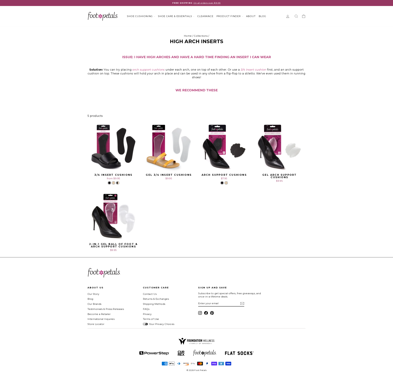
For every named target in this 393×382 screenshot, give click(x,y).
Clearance (205, 16)
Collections (201, 35)
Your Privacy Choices (161, 324)
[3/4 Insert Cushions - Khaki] (113, 182)
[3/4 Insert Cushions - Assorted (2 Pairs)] (117, 182)
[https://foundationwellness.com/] (196, 341)
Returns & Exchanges (156, 298)
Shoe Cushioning (140, 16)
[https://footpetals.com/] (205, 353)
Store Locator (96, 324)
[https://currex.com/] (181, 353)
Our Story (93, 294)
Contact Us (150, 294)
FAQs (146, 309)
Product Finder (228, 16)
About (251, 16)
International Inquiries (101, 319)
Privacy (147, 314)
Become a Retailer (99, 314)
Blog (262, 16)
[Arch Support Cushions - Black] (222, 182)
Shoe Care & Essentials (175, 16)
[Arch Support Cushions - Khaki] (226, 182)
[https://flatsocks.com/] (239, 353)
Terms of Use (151, 319)
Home (188, 35)
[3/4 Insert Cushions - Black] (109, 182)
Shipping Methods (154, 303)
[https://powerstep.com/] (154, 353)
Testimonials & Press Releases (106, 309)
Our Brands (94, 303)
